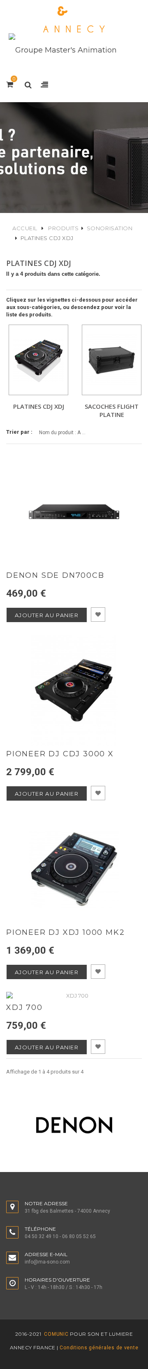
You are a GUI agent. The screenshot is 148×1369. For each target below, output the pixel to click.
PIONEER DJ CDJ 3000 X (60, 754)
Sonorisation (109, 228)
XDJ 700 (24, 1007)
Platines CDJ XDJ (38, 406)
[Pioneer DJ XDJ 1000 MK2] (74, 868)
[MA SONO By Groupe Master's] (74, 19)
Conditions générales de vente (99, 1348)
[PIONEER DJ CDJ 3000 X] (74, 690)
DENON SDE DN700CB (55, 575)
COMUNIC (56, 1334)
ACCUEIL (24, 228)
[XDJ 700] (74, 995)
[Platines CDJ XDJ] (38, 360)
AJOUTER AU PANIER (47, 615)
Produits (63, 228)
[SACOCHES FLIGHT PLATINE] (111, 360)
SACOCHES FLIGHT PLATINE (112, 410)
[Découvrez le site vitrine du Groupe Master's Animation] (62, 49)
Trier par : (19, 432)
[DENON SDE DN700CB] (74, 511)
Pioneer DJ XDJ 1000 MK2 (65, 932)
